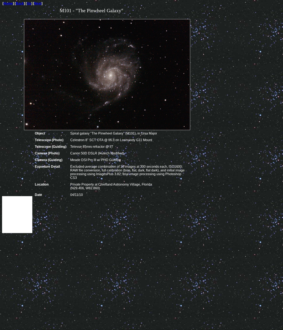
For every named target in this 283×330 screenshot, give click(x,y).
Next (37, 3)
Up (29, 3)
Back (20, 3)
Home (8, 3)
